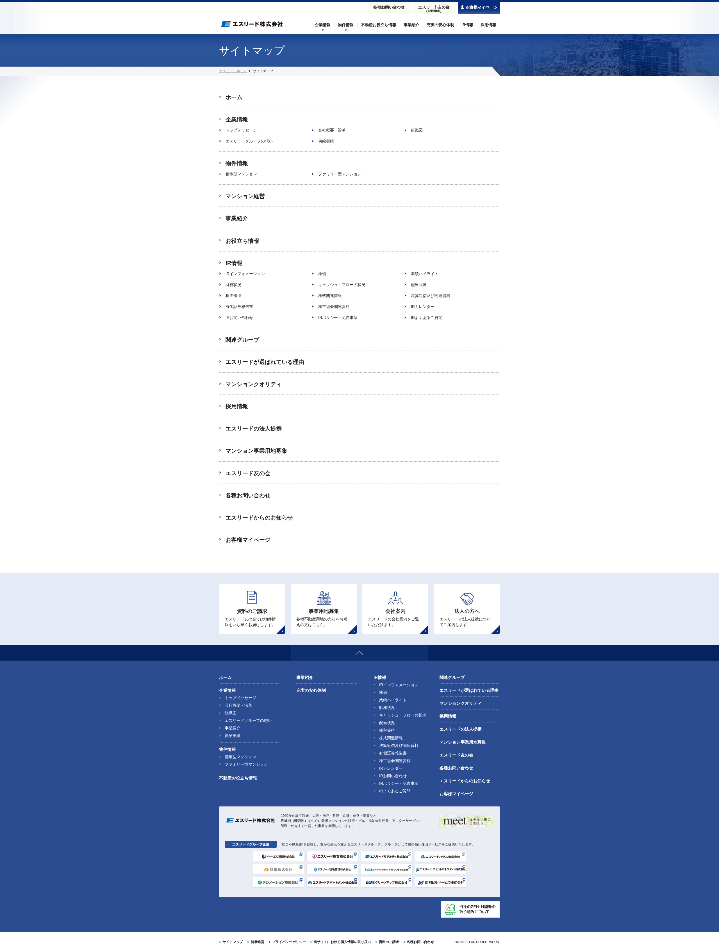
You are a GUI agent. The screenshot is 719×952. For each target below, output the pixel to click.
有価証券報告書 (239, 306)
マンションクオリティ (254, 384)
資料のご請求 (389, 942)
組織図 (417, 130)
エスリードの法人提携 (254, 428)
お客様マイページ (248, 540)
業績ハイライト (424, 273)
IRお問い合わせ (239, 317)
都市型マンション (241, 174)
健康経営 (257, 942)
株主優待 (233, 295)
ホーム (234, 97)
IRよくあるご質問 (426, 317)
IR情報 (234, 263)
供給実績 (326, 141)
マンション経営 (245, 196)
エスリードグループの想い (249, 141)
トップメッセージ (241, 130)
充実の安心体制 (311, 690)
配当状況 (419, 284)
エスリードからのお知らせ (259, 517)
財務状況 (233, 284)
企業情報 (237, 119)
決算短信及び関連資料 (430, 295)
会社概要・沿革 (332, 130)
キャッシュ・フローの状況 (341, 284)
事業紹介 (237, 218)
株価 (322, 273)
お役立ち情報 (242, 241)
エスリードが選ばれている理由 (265, 362)
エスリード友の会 (248, 473)
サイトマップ (233, 942)
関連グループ (242, 340)
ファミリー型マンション (339, 174)
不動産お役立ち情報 (238, 778)
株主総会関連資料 (334, 306)
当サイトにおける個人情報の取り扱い (342, 942)
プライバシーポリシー (289, 942)
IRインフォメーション (245, 273)
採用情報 (237, 406)
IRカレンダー (422, 306)
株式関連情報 (330, 295)
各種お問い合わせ (248, 495)
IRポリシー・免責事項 (338, 317)
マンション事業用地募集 (256, 451)
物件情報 (237, 163)
